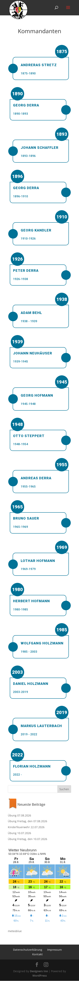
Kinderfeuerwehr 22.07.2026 (26, 827)
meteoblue (15, 931)
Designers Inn (39, 971)
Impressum (54, 949)
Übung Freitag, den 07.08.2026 (27, 821)
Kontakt (37, 954)
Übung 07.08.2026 (19, 815)
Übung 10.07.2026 (19, 833)
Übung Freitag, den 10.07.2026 (27, 839)
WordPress (39, 975)
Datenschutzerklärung (27, 949)
